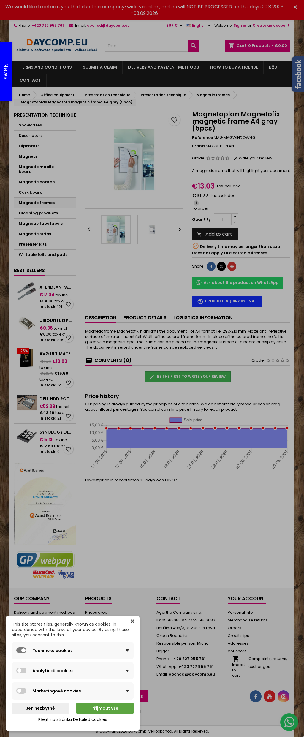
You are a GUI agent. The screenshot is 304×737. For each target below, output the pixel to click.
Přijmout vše (104, 708)
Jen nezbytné (40, 708)
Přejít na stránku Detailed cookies (72, 719)
